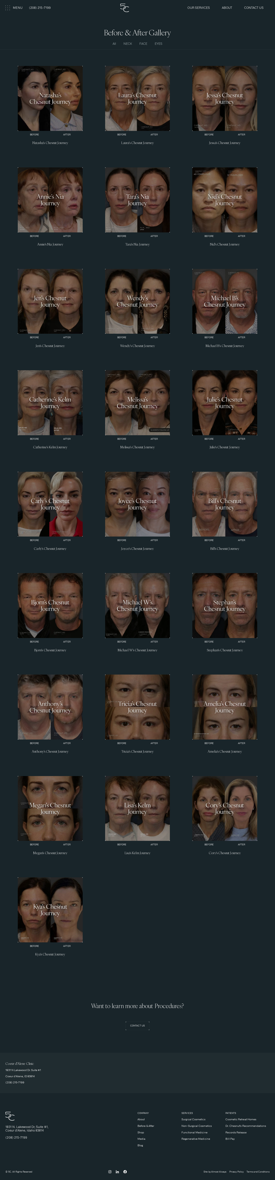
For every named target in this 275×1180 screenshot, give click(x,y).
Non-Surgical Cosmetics (196, 1125)
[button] (14, 8)
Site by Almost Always (215, 1171)
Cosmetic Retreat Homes (240, 1119)
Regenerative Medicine (195, 1138)
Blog (140, 1145)
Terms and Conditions (258, 1171)
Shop (141, 1132)
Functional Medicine (194, 1132)
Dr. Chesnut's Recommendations (245, 1125)
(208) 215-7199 (40, 8)
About (141, 1119)
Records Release (235, 1132)
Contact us (254, 8)
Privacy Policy (236, 1171)
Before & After (146, 1125)
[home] (137, 8)
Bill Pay (230, 1138)
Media (141, 1138)
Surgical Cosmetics (193, 1119)
